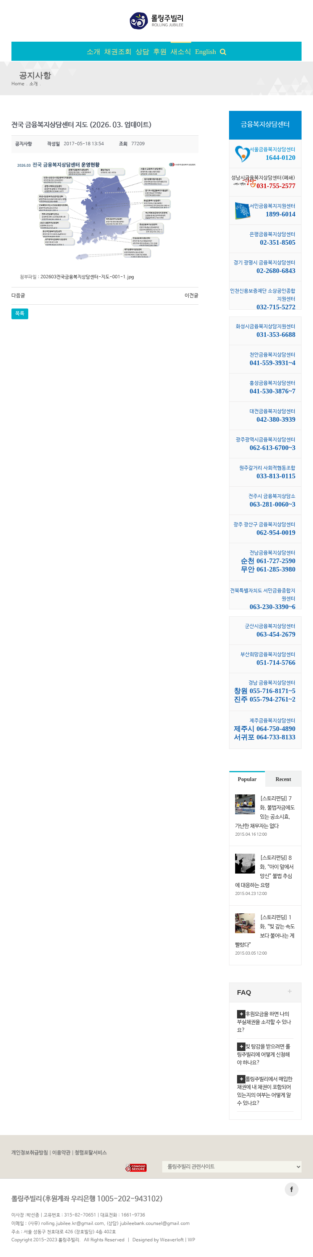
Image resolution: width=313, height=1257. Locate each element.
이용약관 (61, 1153)
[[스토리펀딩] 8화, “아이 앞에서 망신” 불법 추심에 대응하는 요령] (245, 858)
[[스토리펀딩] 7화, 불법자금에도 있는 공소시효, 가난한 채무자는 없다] (245, 799)
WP (191, 1240)
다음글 (18, 296)
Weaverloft (172, 1240)
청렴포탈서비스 (91, 1153)
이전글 (191, 296)
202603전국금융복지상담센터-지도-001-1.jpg (87, 277)
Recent (283, 779)
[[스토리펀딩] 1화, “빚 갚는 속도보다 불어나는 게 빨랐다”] (245, 917)
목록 (19, 314)
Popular (247, 779)
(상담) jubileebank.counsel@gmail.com (148, 1223)
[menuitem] (95, 51)
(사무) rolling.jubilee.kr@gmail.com (66, 1223)
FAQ (244, 992)
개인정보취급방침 (29, 1153)
